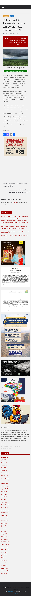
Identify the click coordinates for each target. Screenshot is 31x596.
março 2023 (4, 565)
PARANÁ (11, 16)
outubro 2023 (4, 547)
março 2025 (4, 502)
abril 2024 (3, 531)
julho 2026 (4, 460)
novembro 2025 (5, 481)
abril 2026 (3, 467)
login (15, 202)
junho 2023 (4, 557)
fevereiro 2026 (5, 473)
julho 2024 (4, 523)
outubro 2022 (4, 568)
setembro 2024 (5, 518)
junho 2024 (4, 526)
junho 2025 (4, 494)
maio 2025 (4, 497)
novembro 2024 (5, 512)
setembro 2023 (5, 549)
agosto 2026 (4, 457)
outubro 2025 (4, 483)
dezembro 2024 (5, 510)
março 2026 (4, 470)
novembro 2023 (5, 544)
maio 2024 (4, 528)
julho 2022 (4, 573)
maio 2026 (4, 465)
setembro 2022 (5, 571)
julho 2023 (4, 555)
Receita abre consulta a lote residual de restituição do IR (15, 185)
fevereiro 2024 (5, 536)
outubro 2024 (4, 515)
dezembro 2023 (5, 541)
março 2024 (4, 534)
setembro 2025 (5, 486)
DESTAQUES (5, 16)
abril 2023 (3, 563)
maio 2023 (4, 560)
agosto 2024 (4, 520)
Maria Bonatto (14, 33)
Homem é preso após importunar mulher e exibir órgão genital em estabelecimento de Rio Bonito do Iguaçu (14, 222)
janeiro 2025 (4, 507)
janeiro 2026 (4, 475)
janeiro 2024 (4, 539)
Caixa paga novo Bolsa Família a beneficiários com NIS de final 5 (18, 191)
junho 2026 (4, 462)
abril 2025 (3, 499)
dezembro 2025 (5, 478)
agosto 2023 (4, 552)
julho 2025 (4, 491)
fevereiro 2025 (5, 504)
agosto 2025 (4, 489)
